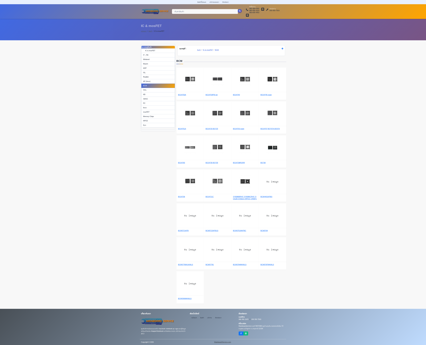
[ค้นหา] (240, 11)
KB (144, 94)
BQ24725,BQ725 (212, 129)
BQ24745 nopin (266, 95)
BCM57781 (210, 265)
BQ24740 (236, 95)
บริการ (209, 318)
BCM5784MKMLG (240, 265)
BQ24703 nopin (238, 129)
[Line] (245, 333)
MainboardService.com (222, 342)
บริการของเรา (214, 2)
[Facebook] (241, 333)
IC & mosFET (150, 51)
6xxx (145, 108)
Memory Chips (148, 116)
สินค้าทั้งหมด (201, 2)
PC (144, 103)
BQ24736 (181, 197)
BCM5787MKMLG (267, 265)
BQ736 (263, 163)
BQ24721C (210, 197)
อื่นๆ (144, 125)
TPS (144, 90)
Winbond (146, 59)
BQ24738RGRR (239, 163)
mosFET (146, 112)
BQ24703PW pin (212, 95)
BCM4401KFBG (266, 197)
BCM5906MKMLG (185, 298)
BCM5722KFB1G (212, 231)
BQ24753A (182, 95)
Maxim (145, 64)
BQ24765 (181, 163)
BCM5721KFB (183, 231)
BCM (145, 86)
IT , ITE (145, 55)
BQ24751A (182, 129)
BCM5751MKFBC (239, 231)
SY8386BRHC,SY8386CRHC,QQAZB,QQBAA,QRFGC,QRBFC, (245, 198)
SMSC (145, 99)
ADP (145, 68)
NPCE (145, 121)
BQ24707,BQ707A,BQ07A (270, 129)
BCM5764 (264, 231)
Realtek (146, 77)
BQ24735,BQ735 (212, 163)
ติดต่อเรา (225, 2)
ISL (144, 72)
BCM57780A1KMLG (185, 265)
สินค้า (150, 31)
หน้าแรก (143, 31)
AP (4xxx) (146, 81)
